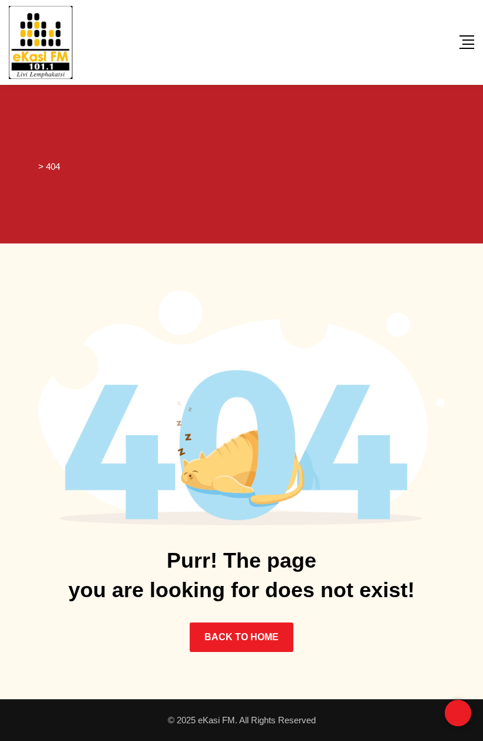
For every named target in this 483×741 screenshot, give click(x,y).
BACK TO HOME (241, 637)
